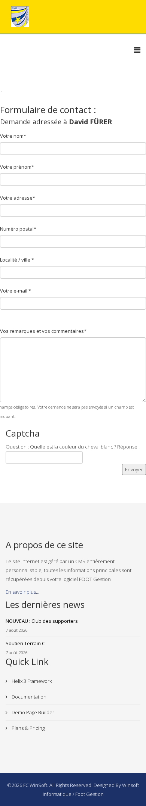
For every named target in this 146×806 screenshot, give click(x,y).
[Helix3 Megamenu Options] (137, 50)
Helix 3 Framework (31, 681)
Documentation (28, 696)
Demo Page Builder (32, 712)
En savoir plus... (22, 591)
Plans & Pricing (27, 728)
